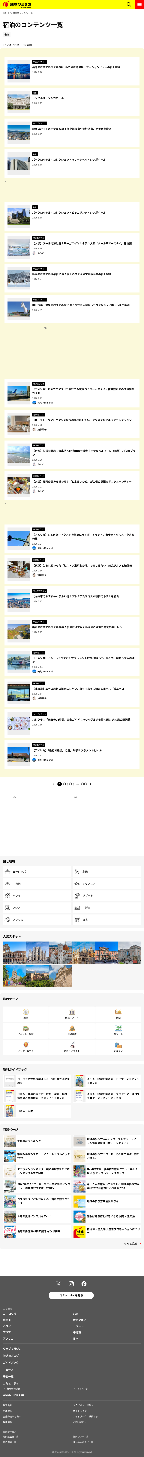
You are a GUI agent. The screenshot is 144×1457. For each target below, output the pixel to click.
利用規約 (7, 1410)
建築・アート (72, 1017)
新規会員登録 (13, 1388)
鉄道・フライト (72, 1050)
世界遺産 (72, 1034)
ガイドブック (11, 1362)
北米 (85, 871)
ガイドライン (80, 1410)
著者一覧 (8, 1376)
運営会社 (7, 1405)
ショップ (118, 1050)
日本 (85, 919)
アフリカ (18, 919)
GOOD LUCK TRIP (14, 1395)
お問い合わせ (80, 1422)
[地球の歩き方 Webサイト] (17, 4)
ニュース (8, 1369)
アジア (16, 907)
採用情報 (7, 1422)
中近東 (86, 907)
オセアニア (89, 883)
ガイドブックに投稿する (85, 1416)
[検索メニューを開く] (129, 5)
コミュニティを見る (71, 1295)
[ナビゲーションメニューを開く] (139, 4)
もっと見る (130, 1243)
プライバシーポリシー (84, 1405)
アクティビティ (25, 1050)
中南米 (17, 883)
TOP (5, 12)
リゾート (87, 895)
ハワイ (17, 895)
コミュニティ (11, 1383)
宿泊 (118, 1017)
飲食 (25, 1017)
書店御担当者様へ (12, 1416)
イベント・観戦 (26, 1034)
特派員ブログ (11, 1355)
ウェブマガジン (12, 1348)
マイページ (82, 1388)
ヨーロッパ (19, 871)
